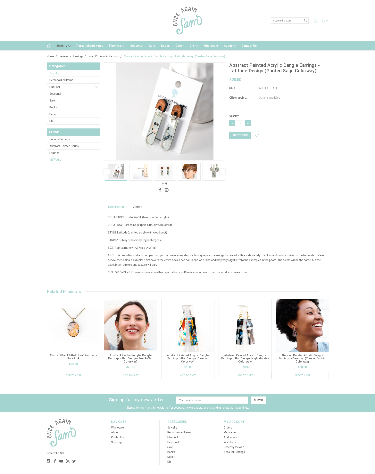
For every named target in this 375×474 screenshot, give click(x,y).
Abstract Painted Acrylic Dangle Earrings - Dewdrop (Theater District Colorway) (302, 358)
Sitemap (116, 442)
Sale (152, 45)
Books (165, 45)
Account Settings (234, 452)
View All (55, 159)
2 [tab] (166, 183)
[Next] (222, 172)
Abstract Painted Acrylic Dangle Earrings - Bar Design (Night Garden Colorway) (245, 358)
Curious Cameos (59, 139)
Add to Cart (73, 375)
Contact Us (249, 45)
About (228, 45)
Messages (230, 432)
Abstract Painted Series (64, 146)
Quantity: (234, 115)
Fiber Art (115, 45)
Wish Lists (230, 442)
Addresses (230, 437)
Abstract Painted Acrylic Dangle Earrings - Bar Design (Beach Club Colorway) (130, 358)
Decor (179, 45)
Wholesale (211, 45)
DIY (192, 45)
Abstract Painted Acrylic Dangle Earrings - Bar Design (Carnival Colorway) (188, 358)
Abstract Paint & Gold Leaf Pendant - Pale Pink (73, 357)
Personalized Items (89, 45)
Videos (137, 207)
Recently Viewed (234, 447)
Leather (54, 152)
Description (116, 207)
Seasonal (136, 45)
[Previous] (107, 172)
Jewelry (62, 45)
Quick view (73, 335)
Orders (228, 427)
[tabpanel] (116, 172)
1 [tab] (163, 183)
